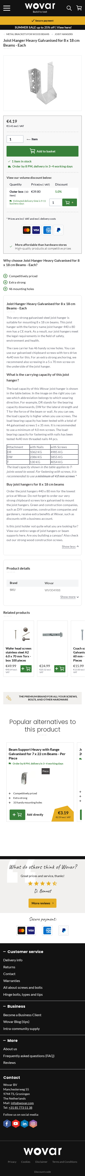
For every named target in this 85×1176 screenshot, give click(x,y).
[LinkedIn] (25, 1124)
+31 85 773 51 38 (20, 1107)
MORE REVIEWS (41, 903)
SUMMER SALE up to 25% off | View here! (43, 27)
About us (10, 1049)
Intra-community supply (21, 1028)
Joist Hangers (64, 34)
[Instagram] (33, 1124)
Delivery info (12, 960)
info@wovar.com (22, 1103)
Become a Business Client (22, 1015)
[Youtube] (16, 1124)
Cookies (25, 1161)
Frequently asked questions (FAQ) (28, 1056)
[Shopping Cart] (79, 7)
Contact (9, 974)
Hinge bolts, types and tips (23, 994)
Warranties (11, 981)
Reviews (9, 1062)
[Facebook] (7, 1124)
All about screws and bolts (22, 987)
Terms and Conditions (64, 1161)
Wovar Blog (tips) (16, 1021)
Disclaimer (41, 1161)
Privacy (12, 1161)
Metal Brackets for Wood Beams (27, 34)
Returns (9, 967)
